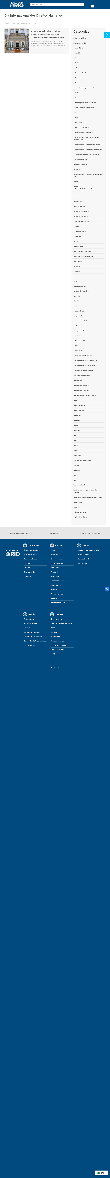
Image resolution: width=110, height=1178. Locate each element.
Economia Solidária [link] (80, 164)
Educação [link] (76, 169)
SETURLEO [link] (76, 470)
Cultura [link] (13, 23)
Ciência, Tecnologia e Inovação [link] (84, 88)
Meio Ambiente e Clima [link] (81, 291)
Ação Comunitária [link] (79, 38)
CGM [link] (75, 68)
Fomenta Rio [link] (77, 201)
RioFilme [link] (76, 425)
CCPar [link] (75, 58)
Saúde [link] (75, 445)
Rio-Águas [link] (77, 415)
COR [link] (74, 112)
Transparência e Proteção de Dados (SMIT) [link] (88, 497)
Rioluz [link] (75, 435)
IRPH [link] (75, 281)
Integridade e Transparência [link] (83, 256)
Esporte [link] (76, 182)
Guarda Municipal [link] (79, 231)
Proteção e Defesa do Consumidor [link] (85, 360)
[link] (107, 35)
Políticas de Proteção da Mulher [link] (84, 189)
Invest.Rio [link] (76, 266)
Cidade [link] (75, 78)
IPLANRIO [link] (76, 271)
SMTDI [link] (75, 475)
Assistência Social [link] (79, 43)
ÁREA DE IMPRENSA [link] (55, 533)
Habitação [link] (77, 236)
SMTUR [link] (75, 480)
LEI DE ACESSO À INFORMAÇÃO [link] (21, 533)
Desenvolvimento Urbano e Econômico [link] (86, 144)
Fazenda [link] (76, 186)
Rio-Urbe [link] (76, 420)
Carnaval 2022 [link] (78, 48)
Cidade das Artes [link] (79, 83)
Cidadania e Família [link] (80, 73)
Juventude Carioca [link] (79, 286)
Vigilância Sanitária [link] (80, 517)
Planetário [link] (77, 336)
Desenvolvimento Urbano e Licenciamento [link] (87, 149)
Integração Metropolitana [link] (82, 251)
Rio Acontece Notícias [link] (81, 390)
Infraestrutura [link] (78, 246)
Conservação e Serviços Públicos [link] (84, 102)
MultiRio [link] (76, 301)
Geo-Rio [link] (76, 226)
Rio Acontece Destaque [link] (81, 385)
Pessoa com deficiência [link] (81, 321)
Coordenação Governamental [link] (83, 107)
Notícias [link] (76, 306)
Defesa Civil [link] (77, 122)
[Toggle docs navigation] (92, 6)
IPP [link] (74, 276)
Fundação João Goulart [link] (81, 211)
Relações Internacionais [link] (81, 375)
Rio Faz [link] (75, 400)
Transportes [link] (77, 502)
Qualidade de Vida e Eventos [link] (83, 370)
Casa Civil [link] (76, 53)
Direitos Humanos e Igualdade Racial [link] (86, 154)
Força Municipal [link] (79, 206)
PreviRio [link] (76, 346)
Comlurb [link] (76, 98)
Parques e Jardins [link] (79, 316)
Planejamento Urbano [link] (80, 331)
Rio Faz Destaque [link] (79, 405)
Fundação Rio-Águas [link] (80, 216)
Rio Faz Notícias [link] (78, 410)
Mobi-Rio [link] (76, 296)
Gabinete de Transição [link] (81, 221)
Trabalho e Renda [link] (79, 485)
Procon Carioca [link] (78, 351)
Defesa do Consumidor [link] (81, 127)
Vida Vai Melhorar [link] (79, 512)
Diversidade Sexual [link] (80, 159)
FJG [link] (74, 196)
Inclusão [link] (76, 241)
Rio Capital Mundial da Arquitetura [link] (85, 395)
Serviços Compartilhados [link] (82, 460)
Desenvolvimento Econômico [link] (83, 132)
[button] (81, 4)
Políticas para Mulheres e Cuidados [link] (85, 341)
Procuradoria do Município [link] (82, 356)
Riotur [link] (75, 440)
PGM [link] (75, 326)
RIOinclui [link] (76, 430)
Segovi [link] (75, 450)
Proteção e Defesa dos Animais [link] (84, 366)
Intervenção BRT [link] (79, 261)
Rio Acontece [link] (77, 380)
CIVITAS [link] (76, 93)
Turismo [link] (76, 507)
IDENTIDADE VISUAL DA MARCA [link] (89, 533)
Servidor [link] (76, 465)
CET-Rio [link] (76, 63)
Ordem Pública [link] (78, 311)
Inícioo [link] (7, 23)
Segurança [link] (77, 455)
